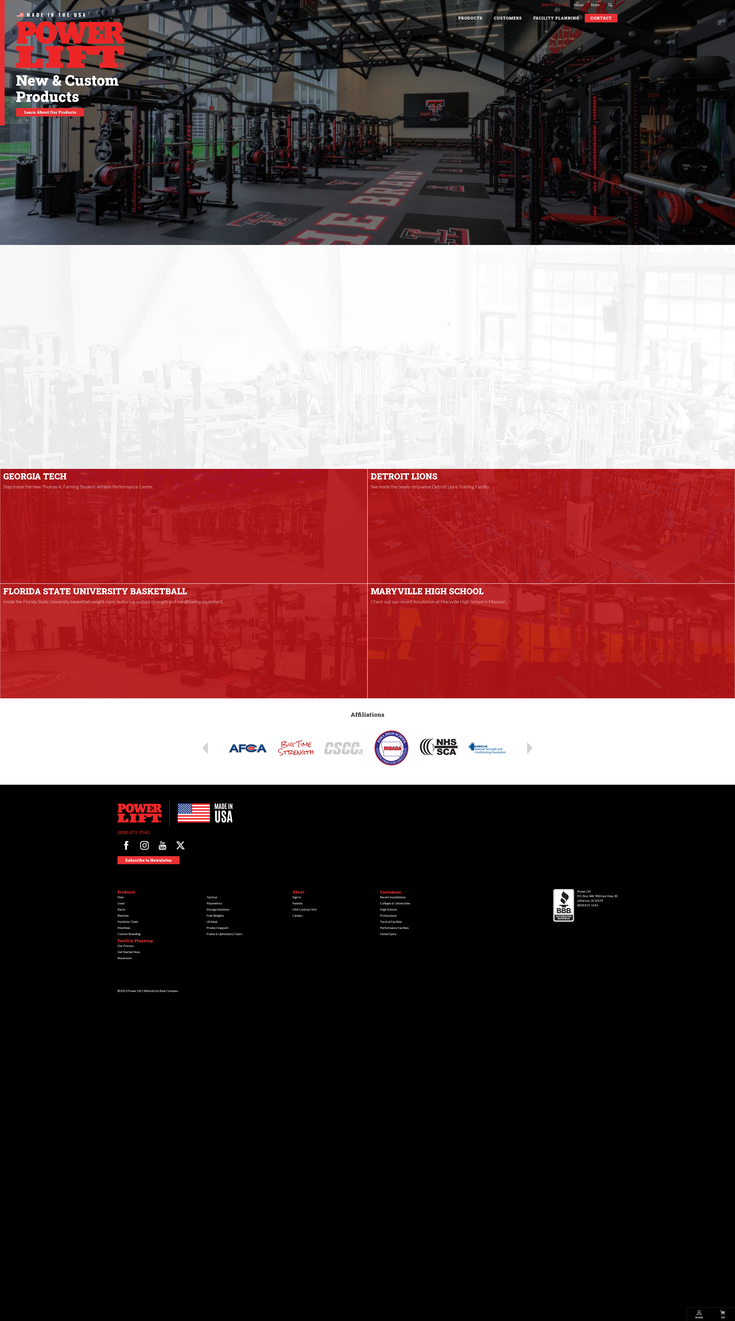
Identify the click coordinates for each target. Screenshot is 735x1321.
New (121, 897)
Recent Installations (393, 897)
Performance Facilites (394, 928)
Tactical (212, 897)
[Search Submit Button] (610, 5)
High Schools (388, 909)
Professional (388, 915)
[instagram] (144, 845)
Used (121, 903)
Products (126, 891)
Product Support (217, 928)
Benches (123, 915)
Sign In (296, 897)
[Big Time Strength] (295, 748)
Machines (124, 928)
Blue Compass (168, 991)
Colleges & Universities (395, 903)
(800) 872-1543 (134, 832)
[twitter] (180, 845)
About (298, 891)
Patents (297, 903)
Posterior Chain (128, 921)
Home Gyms (388, 934)
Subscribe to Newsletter (148, 860)
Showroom (125, 958)
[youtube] (162, 845)
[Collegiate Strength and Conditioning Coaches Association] (343, 748)
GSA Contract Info (304, 909)
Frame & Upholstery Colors (224, 934)
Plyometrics (214, 903)
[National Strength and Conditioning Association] (487, 748)
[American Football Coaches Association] (247, 748)
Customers (390, 891)
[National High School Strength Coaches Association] (439, 748)
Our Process (126, 946)
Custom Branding (129, 934)
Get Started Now (129, 952)
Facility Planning (135, 940)
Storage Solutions (218, 909)
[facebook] (126, 845)
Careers (297, 915)
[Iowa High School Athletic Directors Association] (391, 748)
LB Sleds (212, 921)
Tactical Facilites (391, 921)
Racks (122, 909)
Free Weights (215, 915)
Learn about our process (369, 420)
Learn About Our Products (50, 112)
